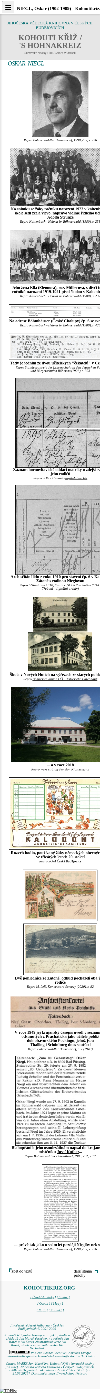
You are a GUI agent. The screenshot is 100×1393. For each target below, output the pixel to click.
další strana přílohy (83, 1273)
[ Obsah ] (43, 1303)
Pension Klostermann (74, 769)
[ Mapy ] (57, 1303)
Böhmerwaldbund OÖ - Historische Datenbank (65, 679)
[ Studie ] (63, 1297)
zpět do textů (22, 1271)
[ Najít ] (42, 1310)
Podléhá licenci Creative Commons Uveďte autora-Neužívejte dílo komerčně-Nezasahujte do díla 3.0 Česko (50, 1354)
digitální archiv (76, 478)
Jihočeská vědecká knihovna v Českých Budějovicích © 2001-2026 (37, 1327)
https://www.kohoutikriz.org (67, 1373)
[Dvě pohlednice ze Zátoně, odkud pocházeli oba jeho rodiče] (60, 895)
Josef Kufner (68, 1152)
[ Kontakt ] (56, 1310)
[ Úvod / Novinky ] (43, 1297)
